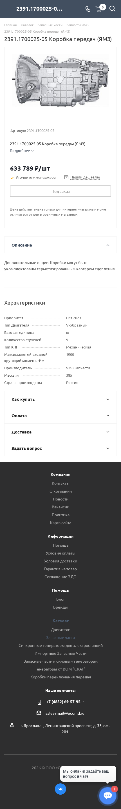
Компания (60, 474)
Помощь (60, 544)
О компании (61, 490)
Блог (60, 599)
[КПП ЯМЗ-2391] (60, 82)
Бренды (60, 606)
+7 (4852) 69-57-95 (63, 701)
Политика (61, 514)
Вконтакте (60, 789)
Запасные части (60, 637)
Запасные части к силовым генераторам (61, 660)
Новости (60, 498)
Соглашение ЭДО (60, 576)
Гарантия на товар (60, 568)
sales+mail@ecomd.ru (65, 713)
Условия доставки (60, 560)
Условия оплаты (60, 552)
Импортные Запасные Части (60, 653)
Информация (60, 535)
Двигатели (60, 629)
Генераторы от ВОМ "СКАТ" (60, 668)
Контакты (61, 483)
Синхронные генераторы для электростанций (61, 645)
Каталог (61, 620)
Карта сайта (60, 522)
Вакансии (60, 506)
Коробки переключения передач (60, 676)
